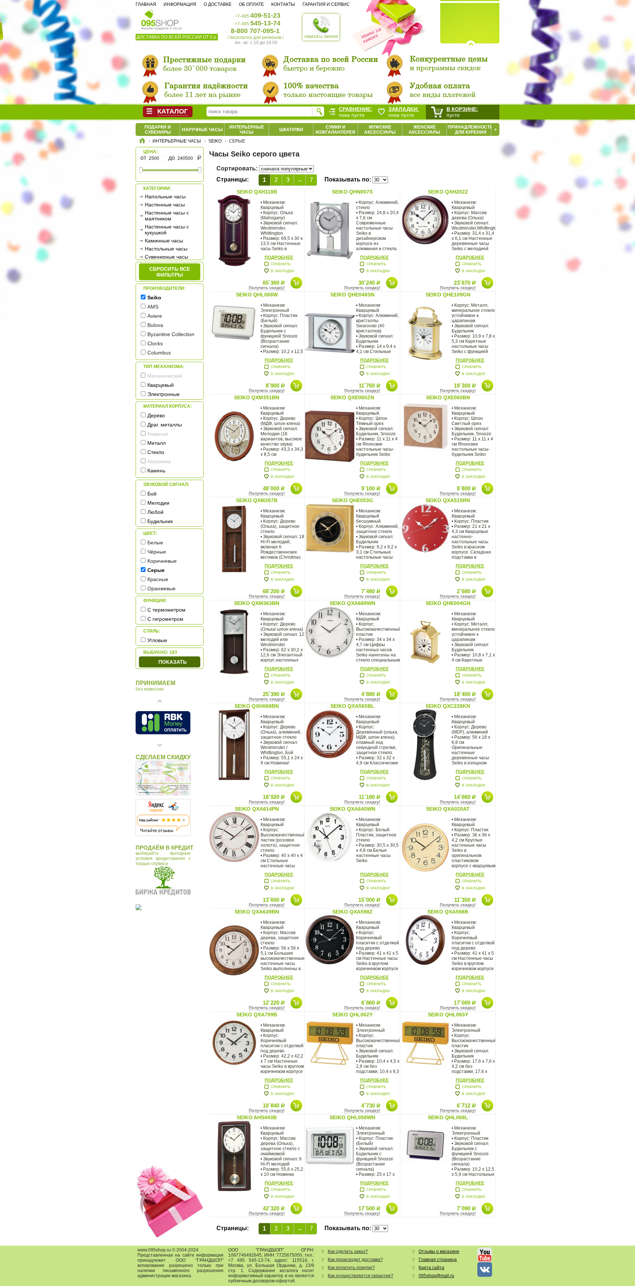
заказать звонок (321, 36)
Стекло (155, 452)
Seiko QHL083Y (448, 1014)
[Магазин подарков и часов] (160, 17)
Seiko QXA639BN (256, 912)
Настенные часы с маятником (167, 215)
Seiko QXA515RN (448, 500)
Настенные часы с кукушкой (167, 229)
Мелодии (158, 503)
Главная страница (438, 1259)
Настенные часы (165, 205)
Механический (164, 376)
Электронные (163, 394)
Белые (155, 542)
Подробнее (279, 257)
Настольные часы (166, 249)
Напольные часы (165, 196)
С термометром (166, 610)
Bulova (155, 325)
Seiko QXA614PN (257, 809)
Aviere (154, 316)
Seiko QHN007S (352, 192)
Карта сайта (431, 1267)
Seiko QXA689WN (352, 603)
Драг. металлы (164, 425)
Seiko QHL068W (257, 295)
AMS (152, 307)
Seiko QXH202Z (448, 192)
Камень (156, 470)
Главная (146, 4)
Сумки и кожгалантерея (335, 130)
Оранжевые (161, 588)
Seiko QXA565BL (352, 706)
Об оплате (251, 4)
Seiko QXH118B (257, 192)
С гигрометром (165, 619)
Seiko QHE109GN (448, 295)
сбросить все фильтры (169, 272)
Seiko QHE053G (352, 500)
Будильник (160, 521)
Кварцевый (160, 385)
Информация (180, 4)
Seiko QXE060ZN (352, 397)
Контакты (283, 4)
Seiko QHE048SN (352, 295)
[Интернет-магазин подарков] (142, 141)
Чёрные (156, 552)
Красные (157, 579)
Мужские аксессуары (380, 130)
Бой (152, 494)
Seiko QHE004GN (448, 603)
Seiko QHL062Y (352, 1014)
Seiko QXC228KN (448, 706)
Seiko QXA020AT (448, 809)
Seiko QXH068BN (256, 706)
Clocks (155, 343)
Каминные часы (164, 241)
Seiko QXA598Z (352, 912)
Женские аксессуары (424, 130)
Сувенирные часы (166, 257)
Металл (156, 443)
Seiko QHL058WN (352, 1117)
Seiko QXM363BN (256, 603)
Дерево (156, 415)
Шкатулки (291, 129)
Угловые (157, 640)
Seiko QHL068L (448, 1117)
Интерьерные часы (246, 130)
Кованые (157, 434)
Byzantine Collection (170, 334)
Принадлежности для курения (470, 130)
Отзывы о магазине (439, 1251)
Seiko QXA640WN (352, 809)
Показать (172, 662)
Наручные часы (202, 129)
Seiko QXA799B (256, 1014)
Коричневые (162, 561)
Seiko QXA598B (447, 912)
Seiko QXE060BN (448, 397)
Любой (155, 512)
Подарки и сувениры (157, 130)
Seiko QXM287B (256, 500)
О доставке (218, 4)
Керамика (159, 461)
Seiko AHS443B (257, 1117)
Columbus (159, 353)
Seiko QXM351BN (256, 397)
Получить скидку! (267, 287)
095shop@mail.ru (436, 1275)
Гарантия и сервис (326, 4)
